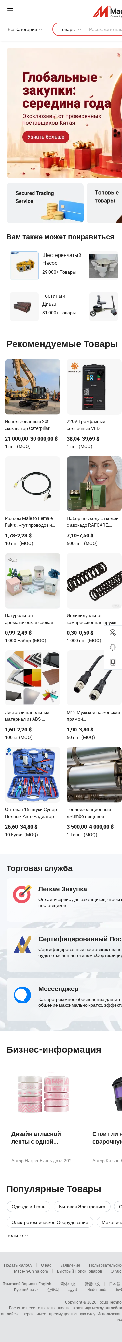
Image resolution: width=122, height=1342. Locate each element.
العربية (73, 1289)
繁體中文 (92, 1283)
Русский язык (26, 1289)
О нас (46, 1265)
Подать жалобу (18, 1265)
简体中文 (68, 1283)
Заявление (70, 1265)
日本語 (115, 1283)
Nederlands (97, 1289)
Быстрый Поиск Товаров (79, 1271)
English (44, 1283)
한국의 (53, 1289)
